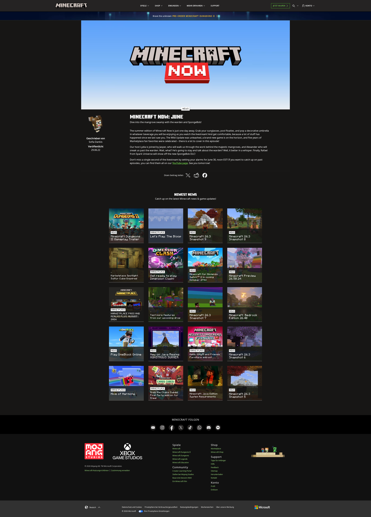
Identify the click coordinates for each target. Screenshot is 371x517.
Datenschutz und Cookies (132, 507)
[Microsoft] (262, 507)
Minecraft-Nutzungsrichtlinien (97, 470)
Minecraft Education (180, 462)
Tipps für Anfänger (218, 460)
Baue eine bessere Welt (182, 478)
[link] (153, 427)
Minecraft (176, 448)
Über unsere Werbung (225, 507)
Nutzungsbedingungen (189, 507)
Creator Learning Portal (181, 471)
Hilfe (213, 464)
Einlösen (214, 489)
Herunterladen (217, 474)
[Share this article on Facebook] (204, 175)
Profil (213, 486)
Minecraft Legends (180, 459)
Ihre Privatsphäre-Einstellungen (156, 511)
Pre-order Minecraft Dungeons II (193, 16)
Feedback (215, 467)
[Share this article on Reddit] (196, 175)
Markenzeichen (207, 507)
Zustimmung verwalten (120, 470)
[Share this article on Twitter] (188, 175)
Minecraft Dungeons (180, 455)
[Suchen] (296, 6)
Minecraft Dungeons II (181, 452)
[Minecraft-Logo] (71, 6)
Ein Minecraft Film (179, 481)
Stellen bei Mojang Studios (183, 474)
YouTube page (180, 163)
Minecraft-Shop (217, 452)
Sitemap (214, 471)
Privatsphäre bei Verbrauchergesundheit (161, 507)
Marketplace (216, 448)
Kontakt (214, 478)
